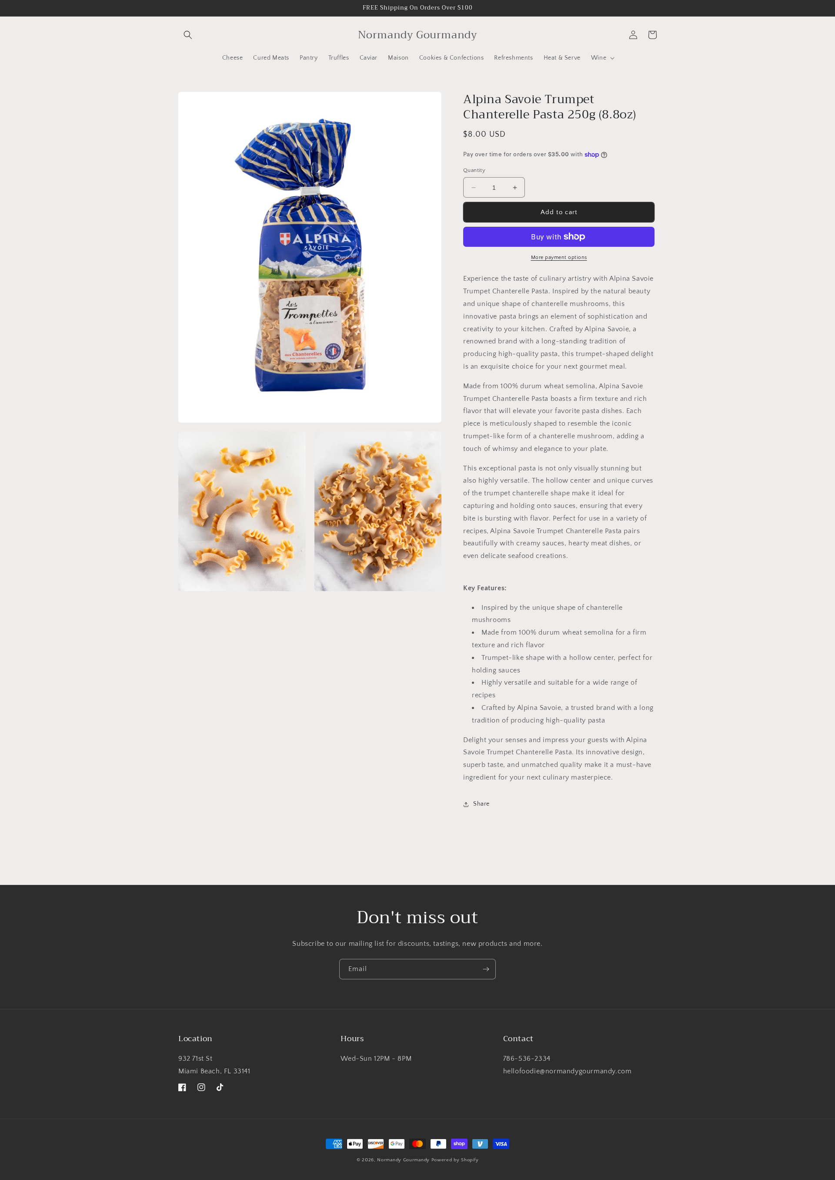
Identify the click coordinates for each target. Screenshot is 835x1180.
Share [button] (481, 803)
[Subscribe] (485, 969)
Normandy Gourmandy (403, 1160)
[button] (187, 34)
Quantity (474, 170)
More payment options (559, 257)
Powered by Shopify (455, 1160)
